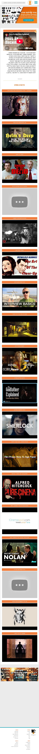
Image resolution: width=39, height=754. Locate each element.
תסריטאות (28, 731)
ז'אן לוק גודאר (28, 746)
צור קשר (17, 742)
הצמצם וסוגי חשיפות (15, 734)
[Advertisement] (19, 704)
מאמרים (28, 730)
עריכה (29, 735)
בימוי (29, 732)
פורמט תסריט (16, 731)
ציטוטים (29, 740)
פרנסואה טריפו (28, 749)
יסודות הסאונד (16, 732)
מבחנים (17, 730)
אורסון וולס (29, 743)
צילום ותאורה (28, 734)
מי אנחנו (16, 740)
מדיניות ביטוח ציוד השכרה (14, 746)
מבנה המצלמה (16, 735)
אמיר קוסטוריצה (28, 742)
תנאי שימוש (16, 743)
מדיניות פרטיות (16, 745)
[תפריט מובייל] (35, 3)
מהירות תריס (16, 738)
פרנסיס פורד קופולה (27, 745)
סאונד (29, 738)
